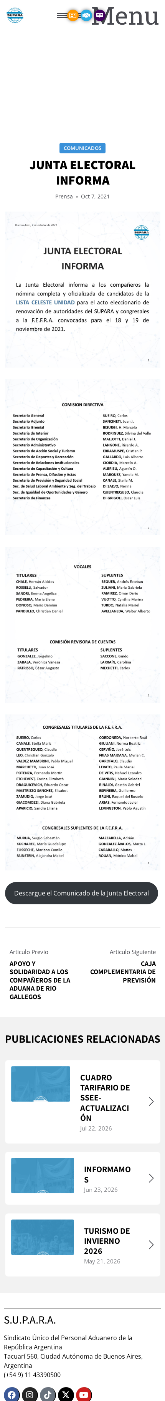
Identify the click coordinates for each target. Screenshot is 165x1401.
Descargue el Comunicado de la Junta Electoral (81, 893)
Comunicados (82, 147)
